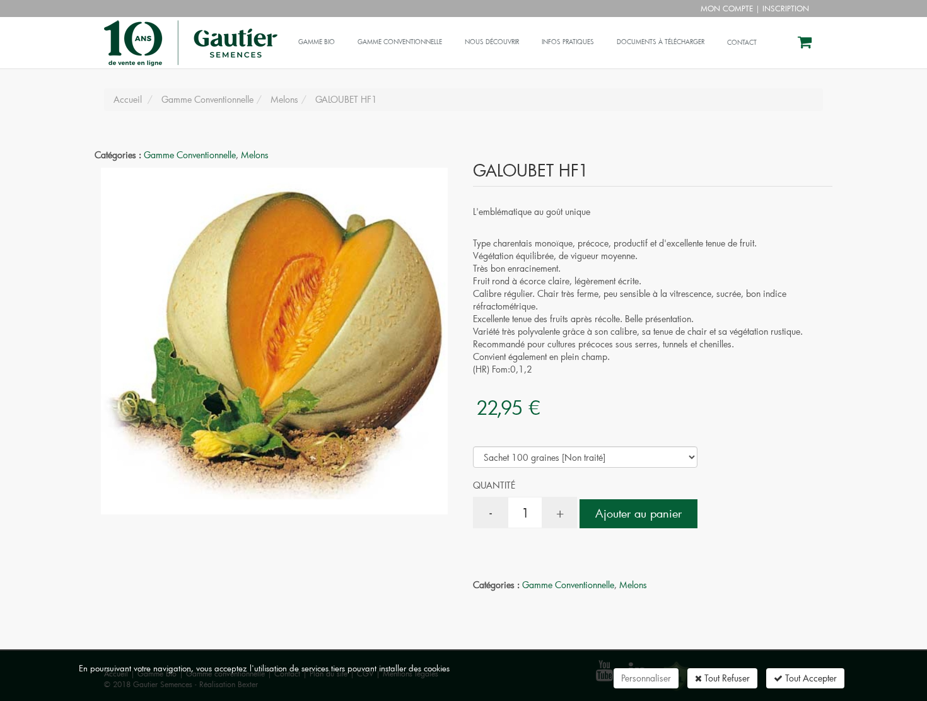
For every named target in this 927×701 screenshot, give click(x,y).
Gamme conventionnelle (400, 42)
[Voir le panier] (805, 44)
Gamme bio (316, 42)
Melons (255, 155)
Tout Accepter (810, 678)
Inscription (785, 8)
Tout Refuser (726, 678)
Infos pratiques (568, 42)
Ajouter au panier (638, 513)
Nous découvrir (492, 42)
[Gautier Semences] (189, 33)
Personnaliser (646, 678)
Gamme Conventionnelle (190, 155)
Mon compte (727, 8)
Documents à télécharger (660, 42)
